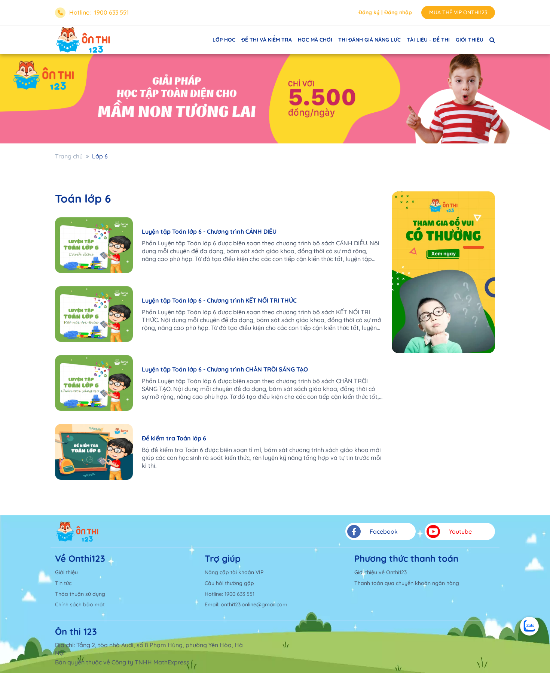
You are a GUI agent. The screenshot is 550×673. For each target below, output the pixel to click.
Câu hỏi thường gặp (229, 583)
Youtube (460, 531)
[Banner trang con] (275, 98)
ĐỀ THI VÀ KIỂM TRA (266, 39)
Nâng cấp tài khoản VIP (234, 572)
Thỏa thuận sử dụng (80, 594)
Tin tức (63, 583)
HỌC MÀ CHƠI (315, 39)
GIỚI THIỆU (469, 39)
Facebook (384, 531)
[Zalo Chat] (529, 626)
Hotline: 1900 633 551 (229, 594)
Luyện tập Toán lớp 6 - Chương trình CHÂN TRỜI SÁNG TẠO (225, 369)
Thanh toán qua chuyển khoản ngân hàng (406, 583)
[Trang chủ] (77, 531)
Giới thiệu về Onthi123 (380, 572)
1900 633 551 (111, 12)
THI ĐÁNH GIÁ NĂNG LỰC (369, 39)
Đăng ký (368, 12)
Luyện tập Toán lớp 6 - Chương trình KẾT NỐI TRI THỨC (219, 300)
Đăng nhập (398, 12)
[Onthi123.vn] (83, 39)
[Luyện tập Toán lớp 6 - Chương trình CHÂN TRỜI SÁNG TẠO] (94, 383)
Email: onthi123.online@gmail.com (246, 604)
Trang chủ (69, 156)
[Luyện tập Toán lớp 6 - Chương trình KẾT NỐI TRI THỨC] (94, 314)
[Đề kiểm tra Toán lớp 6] (94, 452)
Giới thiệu (66, 572)
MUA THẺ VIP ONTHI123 (458, 12)
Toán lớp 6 (83, 198)
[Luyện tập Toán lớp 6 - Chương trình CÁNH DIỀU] (94, 245)
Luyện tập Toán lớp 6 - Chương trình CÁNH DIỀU (209, 231)
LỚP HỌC (224, 39)
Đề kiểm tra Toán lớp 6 (174, 438)
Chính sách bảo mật (80, 604)
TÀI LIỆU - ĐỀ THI (428, 39)
